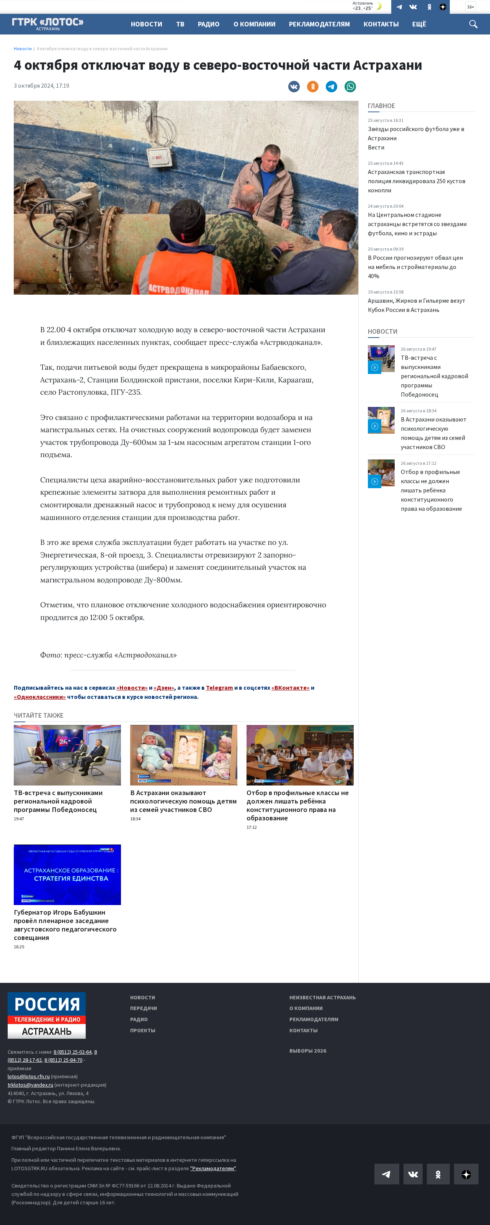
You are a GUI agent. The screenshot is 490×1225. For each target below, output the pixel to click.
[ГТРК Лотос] (47, 26)
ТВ (180, 24)
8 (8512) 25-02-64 (72, 1051)
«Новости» (132, 687)
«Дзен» (164, 687)
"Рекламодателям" (212, 1168)
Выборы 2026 (307, 1050)
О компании (306, 1008)
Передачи (143, 1008)
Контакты (381, 24)
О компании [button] (255, 24)
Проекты (142, 1030)
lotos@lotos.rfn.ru (29, 1076)
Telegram (219, 687)
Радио (209, 24)
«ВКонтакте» (290, 687)
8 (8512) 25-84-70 (63, 1059)
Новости (146, 24)
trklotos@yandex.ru (30, 1084)
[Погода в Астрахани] (368, 6)
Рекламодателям (319, 24)
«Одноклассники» (40, 696)
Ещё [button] (419, 24)
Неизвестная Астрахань (322, 997)
